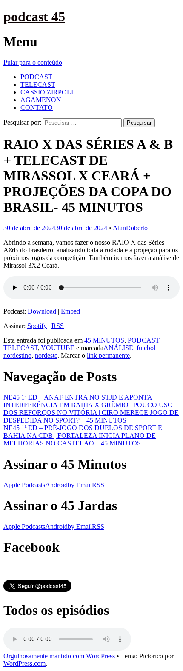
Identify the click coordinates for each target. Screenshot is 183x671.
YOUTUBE (57, 347)
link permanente (108, 355)
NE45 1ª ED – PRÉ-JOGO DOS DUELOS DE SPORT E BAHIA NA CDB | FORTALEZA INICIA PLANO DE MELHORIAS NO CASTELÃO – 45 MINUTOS (82, 435)
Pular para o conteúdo (32, 62)
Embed (70, 311)
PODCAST (36, 76)
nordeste (46, 355)
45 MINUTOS (104, 340)
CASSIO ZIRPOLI (46, 92)
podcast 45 (34, 16)
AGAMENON (40, 99)
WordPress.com (24, 663)
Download (42, 311)
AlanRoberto (130, 227)
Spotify (37, 325)
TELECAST (37, 84)
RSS (57, 325)
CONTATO (36, 107)
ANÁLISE (118, 347)
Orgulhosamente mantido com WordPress (59, 656)
